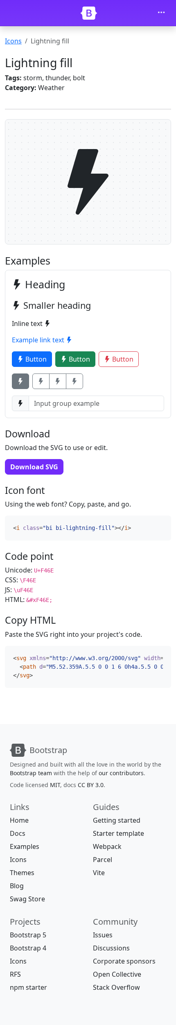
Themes (22, 872)
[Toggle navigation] (161, 13)
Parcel (102, 859)
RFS (15, 974)
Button (35, 359)
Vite (99, 872)
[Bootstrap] (89, 13)
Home (19, 820)
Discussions (111, 948)
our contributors (121, 773)
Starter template (118, 833)
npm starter (28, 987)
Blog (17, 885)
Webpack (107, 846)
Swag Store (27, 898)
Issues (103, 934)
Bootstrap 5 (28, 934)
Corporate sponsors (124, 961)
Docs (17, 833)
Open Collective (117, 974)
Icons (13, 40)
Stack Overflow (116, 987)
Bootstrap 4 (28, 948)
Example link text (39, 339)
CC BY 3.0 (91, 785)
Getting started (116, 820)
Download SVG (34, 466)
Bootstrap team (31, 773)
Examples (24, 846)
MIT (55, 785)
